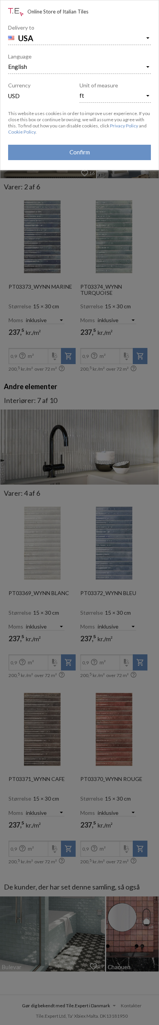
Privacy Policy (124, 126)
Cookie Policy (22, 132)
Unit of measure (99, 85)
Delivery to (21, 27)
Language (20, 56)
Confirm (79, 152)
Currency (19, 85)
